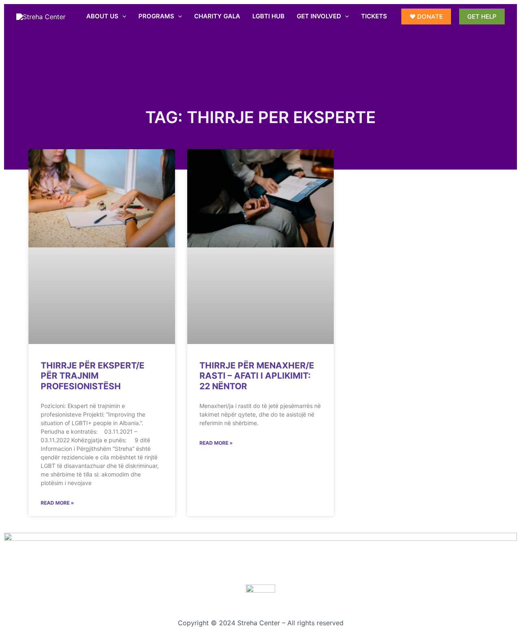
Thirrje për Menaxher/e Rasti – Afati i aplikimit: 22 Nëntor (256, 375)
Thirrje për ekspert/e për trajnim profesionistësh (92, 375)
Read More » (57, 503)
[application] (122, 16)
